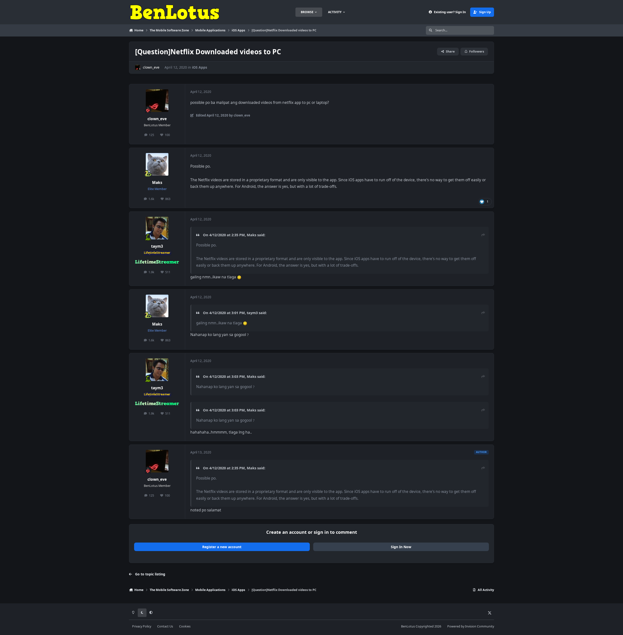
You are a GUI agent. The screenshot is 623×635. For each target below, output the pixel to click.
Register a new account (221, 546)
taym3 (157, 246)
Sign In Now (401, 546)
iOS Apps (199, 67)
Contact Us (165, 626)
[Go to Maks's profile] (157, 164)
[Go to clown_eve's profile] (137, 67)
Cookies (185, 626)
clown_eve (151, 67)
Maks (157, 182)
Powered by (470, 626)
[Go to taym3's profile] (157, 228)
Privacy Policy (141, 626)
